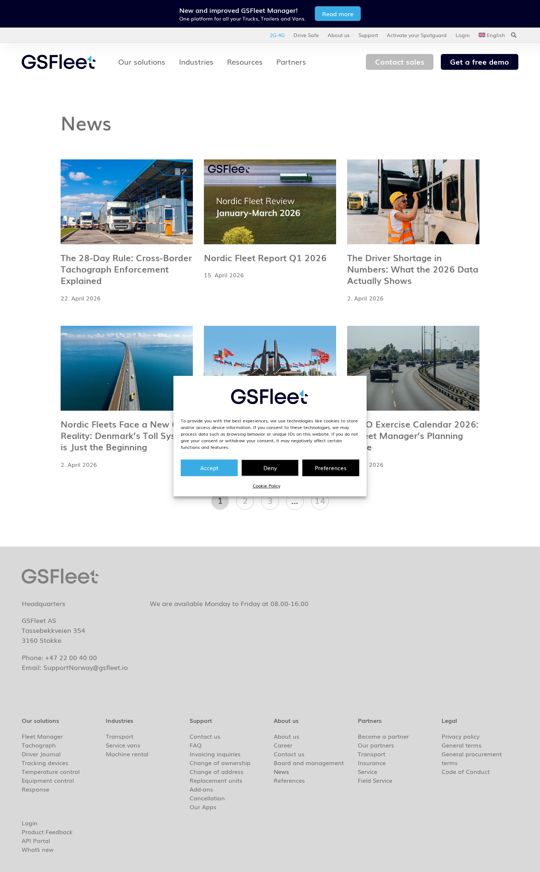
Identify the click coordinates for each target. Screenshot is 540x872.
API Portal (36, 840)
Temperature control (51, 771)
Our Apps (203, 806)
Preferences (330, 468)
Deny (270, 468)
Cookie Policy (266, 485)
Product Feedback (47, 831)
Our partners (376, 745)
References (289, 780)
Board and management (309, 762)
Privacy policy (460, 736)
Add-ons (201, 789)
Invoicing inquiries (215, 753)
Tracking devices (45, 762)
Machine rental (127, 753)
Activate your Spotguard (417, 35)
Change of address (217, 771)
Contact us (205, 736)
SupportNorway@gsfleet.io (85, 667)
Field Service (375, 780)
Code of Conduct (466, 771)
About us (339, 35)
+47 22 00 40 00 (71, 657)
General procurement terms (472, 758)
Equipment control (48, 780)
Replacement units (216, 780)
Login (463, 35)
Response (35, 789)
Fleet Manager (42, 736)
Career (283, 745)
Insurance (372, 762)
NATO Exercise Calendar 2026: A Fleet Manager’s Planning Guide (413, 435)
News (281, 771)
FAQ (196, 745)
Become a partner (383, 736)
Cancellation (207, 797)
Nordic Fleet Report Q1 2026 (265, 257)
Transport (119, 736)
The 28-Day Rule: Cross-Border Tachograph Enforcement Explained (126, 269)
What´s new (38, 849)
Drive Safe (306, 35)
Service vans (123, 745)
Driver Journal (41, 753)
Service (367, 771)
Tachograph (39, 745)
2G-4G (277, 35)
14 (321, 499)
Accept (209, 468)
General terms (462, 745)
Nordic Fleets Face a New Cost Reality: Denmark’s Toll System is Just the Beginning (126, 435)
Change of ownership (220, 762)
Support (368, 35)
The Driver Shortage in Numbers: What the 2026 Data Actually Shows (412, 269)
